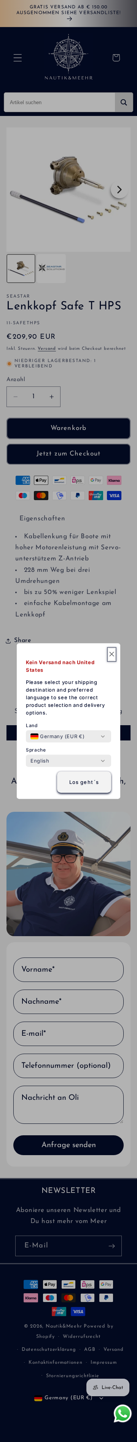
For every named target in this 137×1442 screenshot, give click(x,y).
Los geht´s (84, 782)
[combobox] (57, 736)
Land (32, 725)
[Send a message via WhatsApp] (122, 1413)
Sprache (36, 750)
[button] (112, 654)
